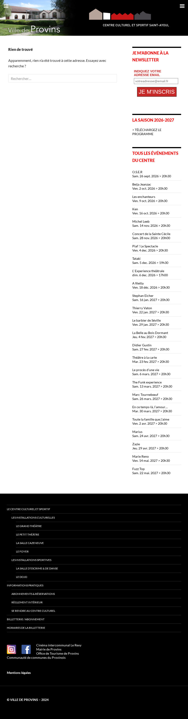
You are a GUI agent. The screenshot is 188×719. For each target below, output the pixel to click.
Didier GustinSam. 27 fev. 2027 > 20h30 (150, 347)
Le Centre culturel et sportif (28, 509)
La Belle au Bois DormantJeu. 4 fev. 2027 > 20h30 (150, 335)
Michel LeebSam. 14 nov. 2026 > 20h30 (151, 223)
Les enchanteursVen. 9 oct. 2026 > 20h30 (149, 199)
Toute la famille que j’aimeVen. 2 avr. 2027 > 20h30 (150, 421)
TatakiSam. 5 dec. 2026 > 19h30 (150, 261)
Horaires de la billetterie (26, 627)
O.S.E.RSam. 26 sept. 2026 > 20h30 (151, 174)
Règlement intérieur (27, 602)
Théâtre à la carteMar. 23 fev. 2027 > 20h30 (150, 359)
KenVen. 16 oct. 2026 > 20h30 (150, 211)
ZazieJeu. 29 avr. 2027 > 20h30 (150, 446)
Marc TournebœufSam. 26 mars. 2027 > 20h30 (152, 397)
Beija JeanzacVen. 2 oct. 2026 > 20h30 (149, 186)
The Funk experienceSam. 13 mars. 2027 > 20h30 (152, 384)
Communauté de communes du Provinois (36, 657)
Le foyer (22, 551)
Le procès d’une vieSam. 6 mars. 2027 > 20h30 (151, 372)
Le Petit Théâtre (27, 534)
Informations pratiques (25, 585)
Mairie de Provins (48, 649)
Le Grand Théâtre (29, 526)
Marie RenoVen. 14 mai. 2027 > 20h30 (151, 458)
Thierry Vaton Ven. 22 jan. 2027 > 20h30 (150, 310)
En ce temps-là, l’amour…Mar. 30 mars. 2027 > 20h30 (152, 409)
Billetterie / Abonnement (25, 619)
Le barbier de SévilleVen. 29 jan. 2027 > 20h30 (150, 322)
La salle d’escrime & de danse (37, 568)
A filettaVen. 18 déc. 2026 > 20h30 (151, 285)
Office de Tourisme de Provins (57, 653)
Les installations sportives (31, 560)
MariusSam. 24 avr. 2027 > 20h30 (150, 434)
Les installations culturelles (33, 517)
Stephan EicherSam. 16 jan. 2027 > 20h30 (150, 298)
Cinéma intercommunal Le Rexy (58, 645)
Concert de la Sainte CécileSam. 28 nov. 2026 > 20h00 (151, 236)
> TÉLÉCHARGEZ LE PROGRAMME (146, 132)
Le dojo (21, 577)
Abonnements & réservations (33, 594)
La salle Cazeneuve (30, 543)
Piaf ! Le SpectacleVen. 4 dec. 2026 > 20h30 (150, 248)
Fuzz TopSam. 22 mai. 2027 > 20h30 (151, 471)
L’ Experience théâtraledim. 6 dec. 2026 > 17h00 (150, 273)
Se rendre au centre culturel (33, 610)
